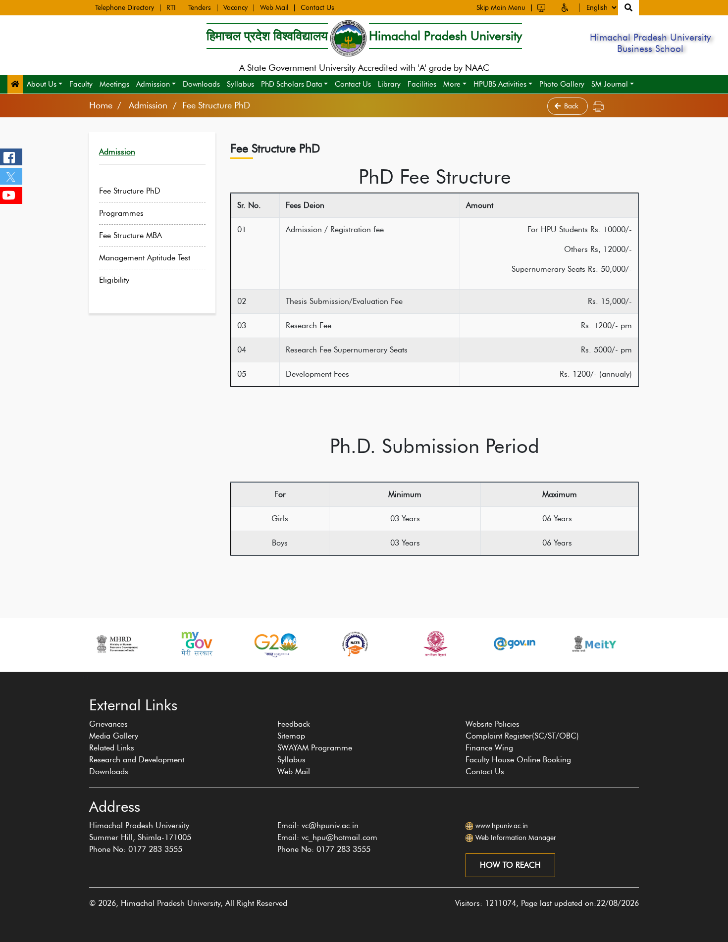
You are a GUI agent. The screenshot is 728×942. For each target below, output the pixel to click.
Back (572, 106)
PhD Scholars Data (291, 84)
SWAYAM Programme (314, 747)
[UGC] (435, 643)
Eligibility (114, 280)
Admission (153, 84)
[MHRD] (116, 643)
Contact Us (317, 7)
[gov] (514, 643)
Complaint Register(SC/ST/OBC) (522, 736)
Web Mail (274, 7)
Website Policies (493, 724)
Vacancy (235, 7)
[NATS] (355, 643)
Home (100, 105)
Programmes (121, 213)
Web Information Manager (515, 838)
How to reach (510, 865)
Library (389, 84)
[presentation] (84, 677)
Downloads (201, 84)
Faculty (81, 84)
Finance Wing (489, 747)
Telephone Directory (124, 7)
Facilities (422, 84)
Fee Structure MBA (130, 235)
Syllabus (240, 84)
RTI (171, 7)
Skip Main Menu (500, 7)
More (452, 84)
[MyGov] (196, 643)
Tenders (199, 7)
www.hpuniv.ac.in (501, 826)
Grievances (108, 724)
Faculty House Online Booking (518, 759)
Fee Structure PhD (129, 191)
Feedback (293, 724)
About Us (41, 84)
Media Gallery (113, 736)
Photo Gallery (561, 84)
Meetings (114, 84)
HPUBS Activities (499, 84)
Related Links (111, 747)
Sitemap (291, 736)
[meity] (594, 643)
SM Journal (609, 84)
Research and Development (136, 759)
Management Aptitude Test (144, 257)
